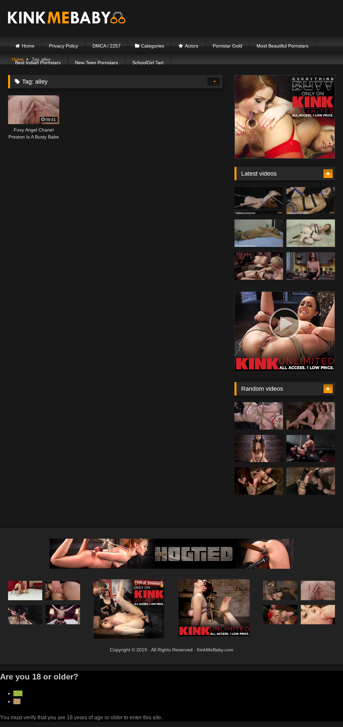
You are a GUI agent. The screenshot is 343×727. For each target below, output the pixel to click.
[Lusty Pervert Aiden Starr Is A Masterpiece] (258, 266)
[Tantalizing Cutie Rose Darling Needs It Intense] (258, 448)
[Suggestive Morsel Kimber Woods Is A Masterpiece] (63, 614)
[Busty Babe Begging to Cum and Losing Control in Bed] (258, 200)
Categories (152, 46)
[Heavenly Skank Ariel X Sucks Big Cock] (25, 614)
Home (28, 46)
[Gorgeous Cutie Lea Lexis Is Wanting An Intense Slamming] (25, 590)
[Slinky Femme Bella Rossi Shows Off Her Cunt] (310, 416)
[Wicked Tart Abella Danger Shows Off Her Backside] (310, 448)
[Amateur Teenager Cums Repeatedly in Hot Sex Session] (310, 200)
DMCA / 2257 (106, 46)
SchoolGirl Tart (147, 62)
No (16, 701)
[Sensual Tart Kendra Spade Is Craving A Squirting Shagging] (280, 590)
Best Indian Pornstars (38, 62)
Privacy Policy (63, 46)
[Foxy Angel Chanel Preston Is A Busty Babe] (318, 590)
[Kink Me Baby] (76, 18)
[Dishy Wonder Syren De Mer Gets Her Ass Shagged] (310, 266)
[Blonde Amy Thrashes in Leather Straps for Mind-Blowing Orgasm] (310, 233)
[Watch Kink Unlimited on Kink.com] (284, 157)
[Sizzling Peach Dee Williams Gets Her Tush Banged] (310, 481)
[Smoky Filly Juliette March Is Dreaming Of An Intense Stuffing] (258, 481)
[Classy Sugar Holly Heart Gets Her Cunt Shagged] (280, 614)
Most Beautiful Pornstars (282, 46)
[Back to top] (322, 707)
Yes (17, 693)
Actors (191, 46)
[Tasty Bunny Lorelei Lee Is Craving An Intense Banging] (318, 614)
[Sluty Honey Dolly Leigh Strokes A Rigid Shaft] (258, 416)
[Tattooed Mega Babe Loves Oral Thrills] (258, 233)
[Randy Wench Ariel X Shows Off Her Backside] (63, 590)
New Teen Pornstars (96, 62)
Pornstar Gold (227, 46)
